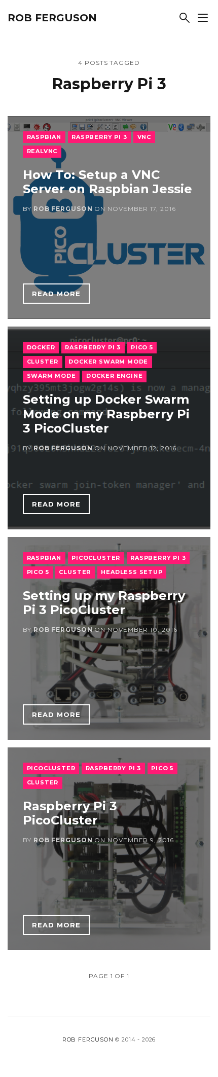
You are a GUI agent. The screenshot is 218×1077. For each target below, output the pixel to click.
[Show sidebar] (202, 17)
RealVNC (42, 151)
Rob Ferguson (52, 18)
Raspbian (44, 136)
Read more (56, 294)
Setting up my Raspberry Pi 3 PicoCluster (104, 603)
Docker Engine (114, 375)
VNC (144, 136)
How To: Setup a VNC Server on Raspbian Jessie (107, 182)
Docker (41, 347)
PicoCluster (95, 557)
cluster (43, 361)
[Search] (184, 17)
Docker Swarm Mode (108, 361)
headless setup (132, 572)
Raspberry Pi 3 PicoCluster (70, 813)
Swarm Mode (51, 375)
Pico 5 (142, 347)
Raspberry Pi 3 (99, 136)
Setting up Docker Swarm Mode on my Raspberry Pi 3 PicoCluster (106, 414)
